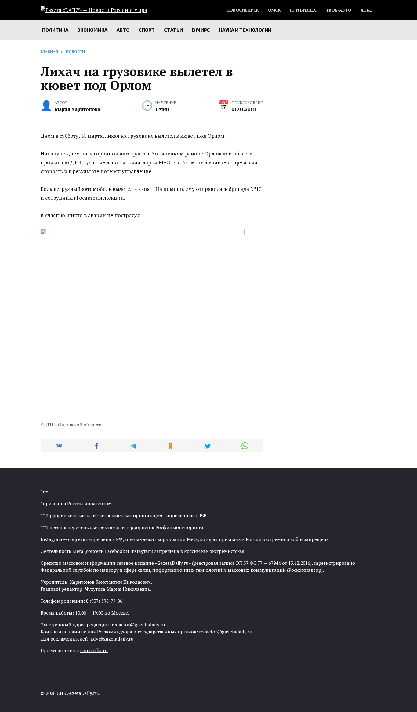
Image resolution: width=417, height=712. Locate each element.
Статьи (173, 30)
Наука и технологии (245, 30)
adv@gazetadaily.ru (112, 639)
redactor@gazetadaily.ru (138, 625)
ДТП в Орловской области (73, 425)
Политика (55, 30)
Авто (123, 30)
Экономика (92, 30)
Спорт (147, 30)
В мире (201, 30)
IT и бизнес (303, 10)
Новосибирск (243, 10)
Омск (274, 10)
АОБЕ (366, 10)
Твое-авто (338, 10)
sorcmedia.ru (94, 650)
